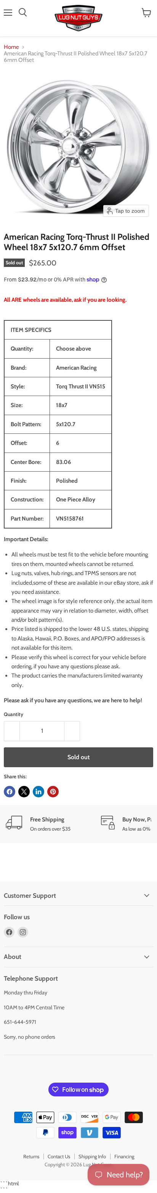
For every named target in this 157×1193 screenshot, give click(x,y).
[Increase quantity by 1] (72, 731)
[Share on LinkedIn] (38, 791)
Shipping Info (92, 1156)
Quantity (13, 714)
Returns (31, 1156)
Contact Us (59, 1156)
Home (11, 47)
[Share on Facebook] (9, 791)
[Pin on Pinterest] (53, 791)
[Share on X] (24, 791)
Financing (124, 1156)
